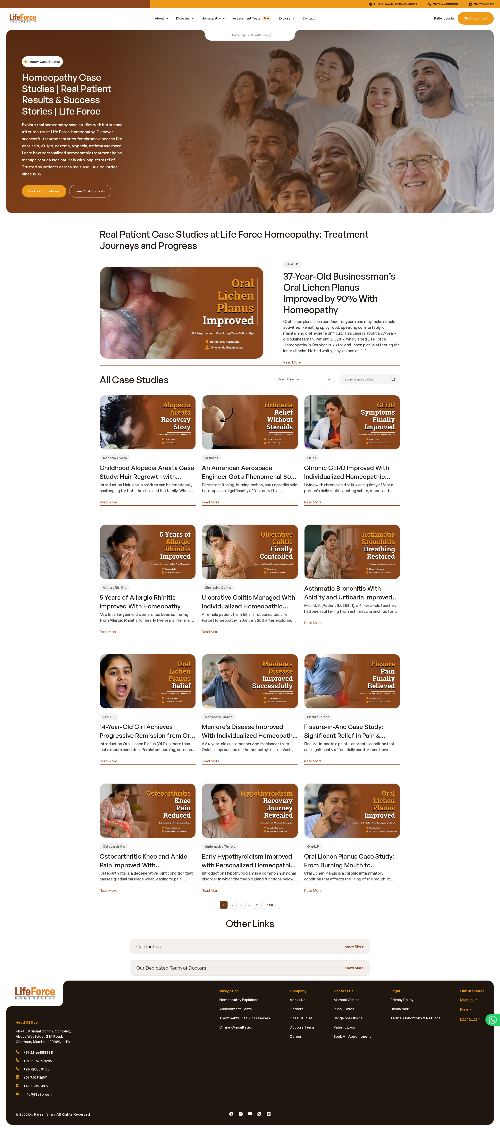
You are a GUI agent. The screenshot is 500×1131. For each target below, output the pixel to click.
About (159, 18)
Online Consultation (236, 1027)
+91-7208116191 (35, 1077)
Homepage (239, 35)
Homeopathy (211, 18)
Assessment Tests (251, 18)
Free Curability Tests (90, 191)
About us (297, 1000)
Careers (297, 1009)
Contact (308, 18)
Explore (284, 18)
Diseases (183, 18)
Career (296, 1036)
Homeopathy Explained (238, 1000)
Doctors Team (302, 1027)
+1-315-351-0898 (37, 1086)
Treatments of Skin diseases (244, 1018)
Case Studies (259, 35)
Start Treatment (475, 18)
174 (257, 904)
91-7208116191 (484, 4)
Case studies (301, 1018)
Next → (271, 904)
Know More (354, 946)
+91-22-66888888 (38, 1052)
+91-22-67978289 (37, 1061)
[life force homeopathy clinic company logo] (37, 996)
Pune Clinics (344, 1009)
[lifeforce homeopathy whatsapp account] (492, 1019)
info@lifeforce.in (38, 1094)
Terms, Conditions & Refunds (415, 1018)
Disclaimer (399, 1009)
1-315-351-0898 (406, 4)
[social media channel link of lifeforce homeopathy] (231, 1114)
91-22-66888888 (445, 4)
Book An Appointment (352, 1036)
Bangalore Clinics (348, 1018)
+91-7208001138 (36, 1069)
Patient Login (444, 18)
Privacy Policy (401, 1000)
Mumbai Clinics (347, 1000)
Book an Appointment (44, 191)
